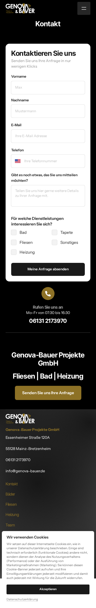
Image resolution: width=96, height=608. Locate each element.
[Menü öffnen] (83, 8)
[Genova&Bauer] (20, 8)
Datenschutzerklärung (22, 599)
